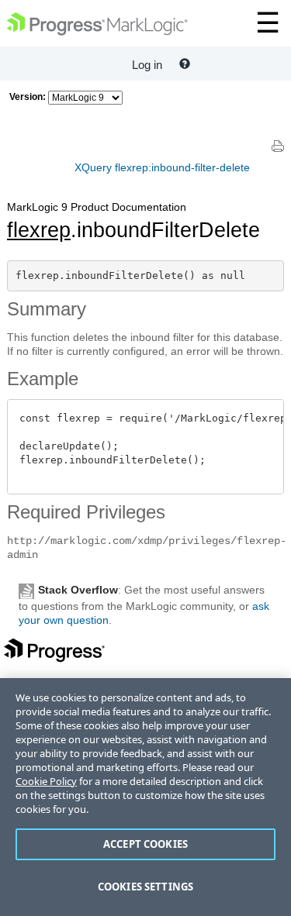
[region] (145, 797)
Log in (147, 64)
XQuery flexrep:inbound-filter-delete (162, 167)
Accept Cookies (145, 844)
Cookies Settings (145, 887)
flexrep (39, 230)
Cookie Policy (46, 781)
